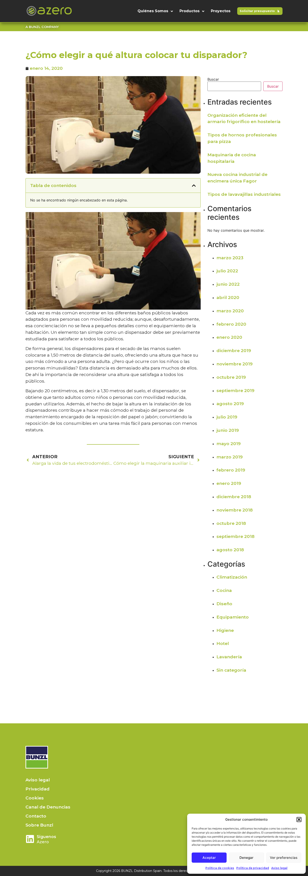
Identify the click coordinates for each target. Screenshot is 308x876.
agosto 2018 (230, 549)
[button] (299, 819)
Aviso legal (279, 868)
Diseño (224, 603)
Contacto (35, 816)
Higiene (225, 630)
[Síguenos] (29, 838)
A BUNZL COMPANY (42, 27)
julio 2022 (227, 270)
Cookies (34, 798)
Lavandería (229, 656)
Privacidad (37, 789)
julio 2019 (226, 417)
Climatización (231, 577)
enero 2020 (229, 337)
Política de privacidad (252, 868)
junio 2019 (227, 430)
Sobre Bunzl (39, 825)
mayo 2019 (228, 443)
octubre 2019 (231, 377)
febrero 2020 (231, 324)
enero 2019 (228, 483)
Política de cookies (219, 868)
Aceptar (209, 857)
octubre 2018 (231, 523)
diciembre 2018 (233, 496)
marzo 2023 (229, 257)
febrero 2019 (230, 470)
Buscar (213, 79)
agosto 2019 (230, 403)
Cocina (224, 590)
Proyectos (220, 11)
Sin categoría (231, 670)
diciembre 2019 (233, 350)
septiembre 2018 (235, 536)
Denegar (246, 857)
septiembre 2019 (235, 390)
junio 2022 (228, 284)
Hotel (222, 643)
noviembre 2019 (234, 364)
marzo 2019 (229, 457)
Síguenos (46, 836)
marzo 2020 (230, 310)
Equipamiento (232, 617)
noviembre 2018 (234, 510)
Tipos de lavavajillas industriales (244, 194)
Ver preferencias (283, 857)
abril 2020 (227, 297)
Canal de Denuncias (47, 807)
